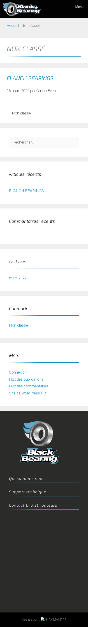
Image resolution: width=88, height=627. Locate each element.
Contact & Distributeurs (33, 505)
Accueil (13, 25)
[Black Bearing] (21, 9)
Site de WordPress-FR (27, 393)
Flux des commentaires (28, 386)
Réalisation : (31, 619)
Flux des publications (26, 379)
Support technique (27, 491)
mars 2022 (18, 278)
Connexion (18, 372)
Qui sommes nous (27, 478)
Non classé (21, 113)
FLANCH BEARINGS (30, 78)
